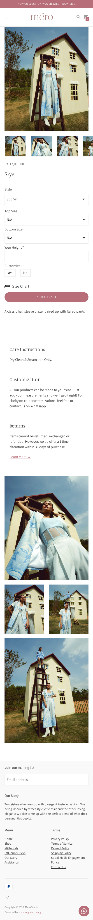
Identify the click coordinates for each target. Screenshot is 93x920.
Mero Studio (31, 907)
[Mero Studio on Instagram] (7, 897)
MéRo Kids (11, 848)
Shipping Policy (61, 853)
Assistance (12, 862)
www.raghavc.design (30, 912)
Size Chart (20, 286)
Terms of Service (61, 843)
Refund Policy (60, 848)
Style (8, 189)
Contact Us (58, 867)
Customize (14, 266)
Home (9, 839)
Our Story (11, 858)
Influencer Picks (15, 853)
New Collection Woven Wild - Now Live (46, 3)
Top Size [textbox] (11, 211)
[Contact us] (84, 911)
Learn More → (20, 456)
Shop (8, 843)
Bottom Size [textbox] (14, 229)
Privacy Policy (60, 839)
